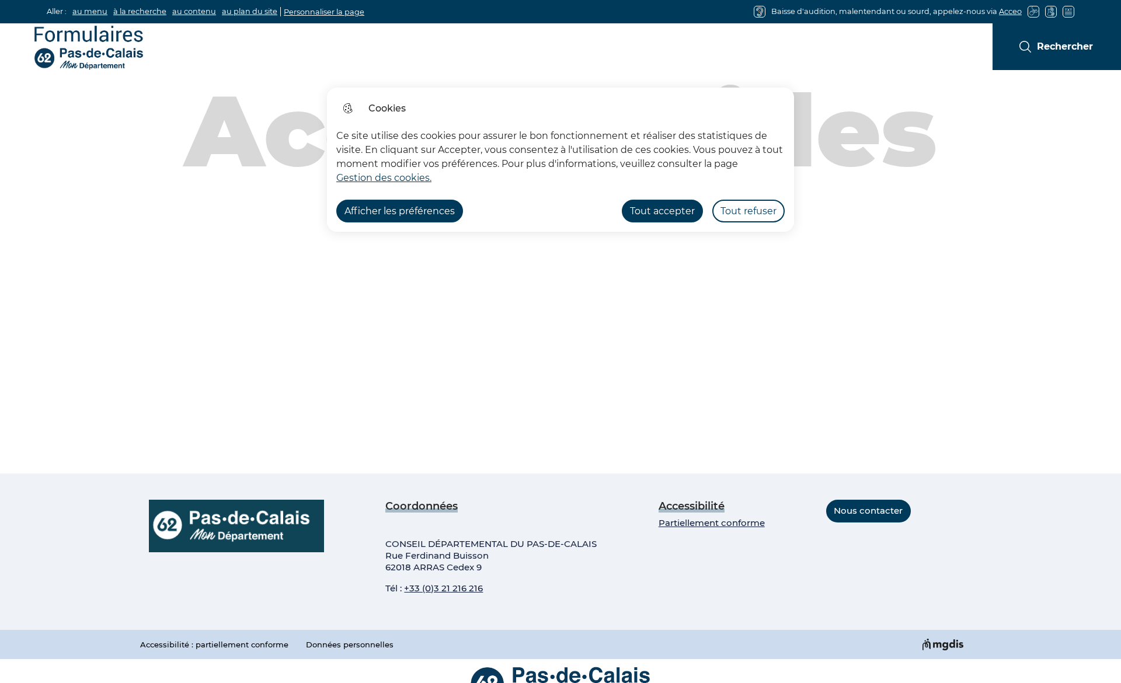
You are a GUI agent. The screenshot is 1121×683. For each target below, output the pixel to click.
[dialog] (560, 160)
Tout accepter (662, 211)
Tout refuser (748, 211)
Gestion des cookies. (383, 177)
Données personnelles (350, 644)
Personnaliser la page (324, 12)
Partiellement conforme (712, 522)
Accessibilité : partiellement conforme (214, 644)
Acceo (1010, 11)
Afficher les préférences (399, 211)
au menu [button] (89, 11)
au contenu (194, 11)
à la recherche (139, 11)
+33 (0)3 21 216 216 (443, 588)
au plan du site (249, 11)
